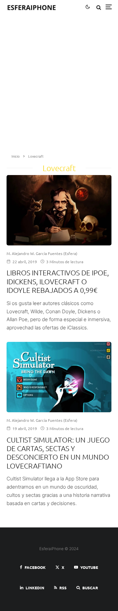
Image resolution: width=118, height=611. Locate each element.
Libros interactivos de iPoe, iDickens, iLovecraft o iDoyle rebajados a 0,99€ (58, 281)
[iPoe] (59, 210)
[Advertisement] (59, 86)
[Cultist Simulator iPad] (59, 377)
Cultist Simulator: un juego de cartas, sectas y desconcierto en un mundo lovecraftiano (58, 452)
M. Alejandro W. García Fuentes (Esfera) (42, 253)
